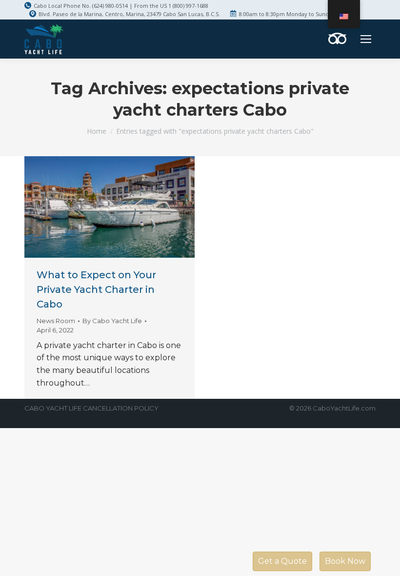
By (112, 321)
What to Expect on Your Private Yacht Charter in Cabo (96, 289)
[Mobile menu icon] (366, 39)
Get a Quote (282, 561)
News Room (56, 321)
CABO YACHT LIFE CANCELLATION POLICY (91, 408)
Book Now (345, 561)
